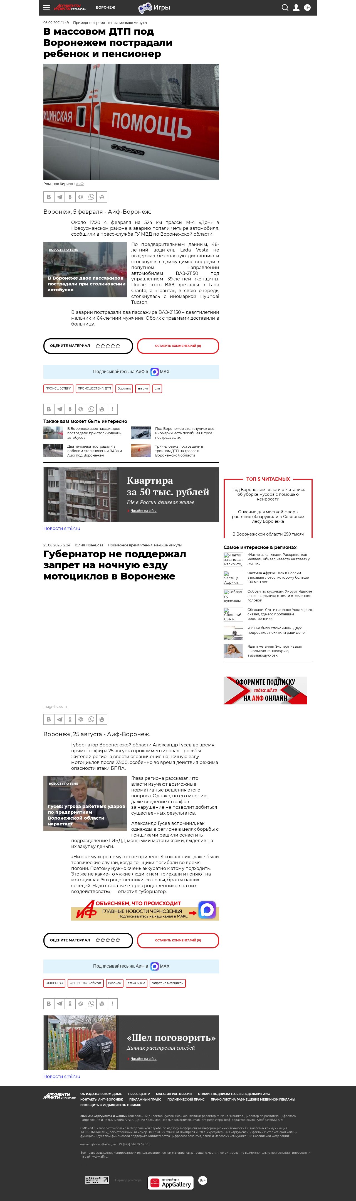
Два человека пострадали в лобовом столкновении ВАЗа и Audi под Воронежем (94, 450)
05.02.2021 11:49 (56, 23)
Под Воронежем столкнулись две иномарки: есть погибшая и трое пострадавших (184, 433)
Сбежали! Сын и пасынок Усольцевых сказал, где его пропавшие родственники (280, 614)
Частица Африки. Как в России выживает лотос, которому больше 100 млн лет (278, 577)
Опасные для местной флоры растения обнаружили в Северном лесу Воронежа (268, 517)
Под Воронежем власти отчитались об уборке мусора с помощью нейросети (268, 494)
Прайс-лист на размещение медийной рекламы (253, 1099)
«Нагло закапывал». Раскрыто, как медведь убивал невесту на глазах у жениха (279, 559)
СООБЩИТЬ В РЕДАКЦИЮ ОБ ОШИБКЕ (110, 1105)
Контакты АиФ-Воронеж (101, 1099)
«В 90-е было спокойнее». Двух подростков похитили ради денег (277, 630)
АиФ (80, 184)
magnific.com (55, 706)
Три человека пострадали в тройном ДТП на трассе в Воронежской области (179, 450)
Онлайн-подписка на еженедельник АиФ (234, 1094)
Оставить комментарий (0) (178, 346)
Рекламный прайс (145, 1099)
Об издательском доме (101, 1094)
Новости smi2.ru (61, 528)
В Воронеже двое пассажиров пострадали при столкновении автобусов (94, 433)
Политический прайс (185, 1099)
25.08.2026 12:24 (56, 545)
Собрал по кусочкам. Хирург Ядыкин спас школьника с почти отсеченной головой (280, 595)
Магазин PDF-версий (174, 1094)
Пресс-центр (139, 1094)
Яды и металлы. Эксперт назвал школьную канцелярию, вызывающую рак (275, 650)
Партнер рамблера (128, 1180)
